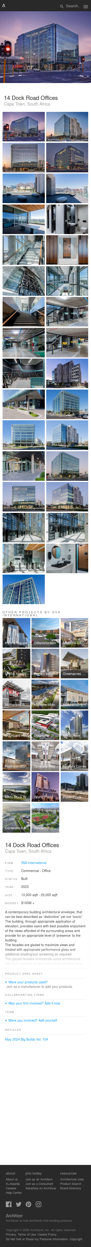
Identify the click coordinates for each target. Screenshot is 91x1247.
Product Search (70, 1183)
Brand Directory (70, 1188)
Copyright (76, 1239)
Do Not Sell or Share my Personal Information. (37, 1239)
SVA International (33, 862)
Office (46, 870)
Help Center (14, 1192)
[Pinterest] (28, 1206)
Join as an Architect (38, 1179)
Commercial (30, 870)
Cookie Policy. (47, 1234)
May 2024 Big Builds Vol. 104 (26, 1039)
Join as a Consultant (39, 1183)
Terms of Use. (27, 1234)
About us (12, 1179)
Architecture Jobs (72, 1179)
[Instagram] (38, 1206)
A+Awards (13, 1183)
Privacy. (11, 1234)
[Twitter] (18, 1206)
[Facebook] (8, 1206)
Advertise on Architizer (40, 1188)
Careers (11, 1188)
